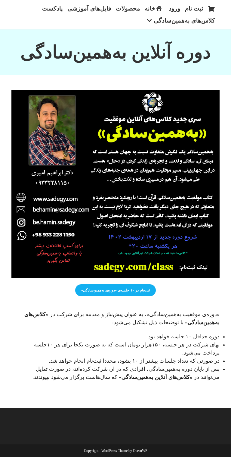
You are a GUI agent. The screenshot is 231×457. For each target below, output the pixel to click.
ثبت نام (194, 8)
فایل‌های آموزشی (89, 8)
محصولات (128, 8)
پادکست (52, 8)
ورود (174, 8)
